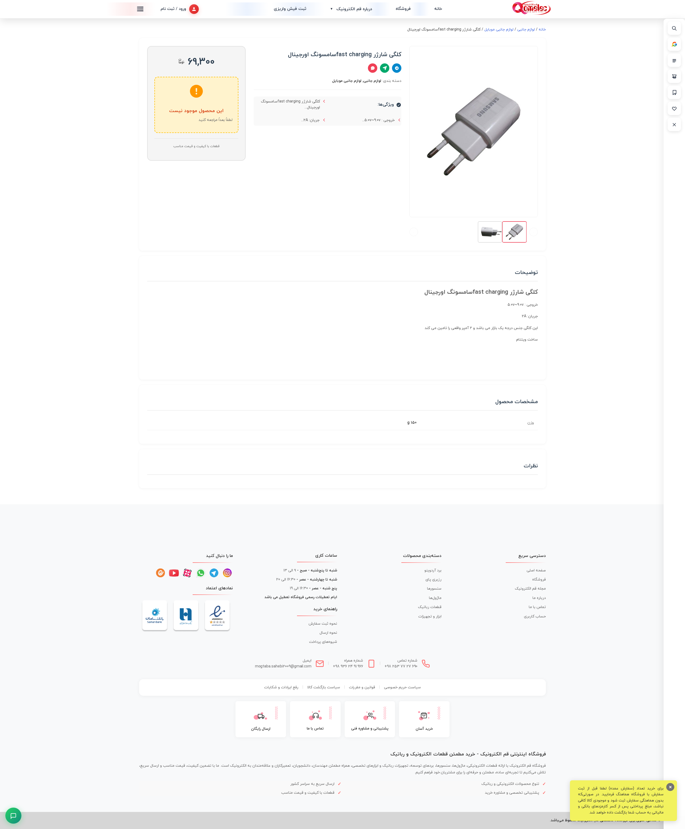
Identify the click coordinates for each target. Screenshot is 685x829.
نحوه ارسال (328, 632)
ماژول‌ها (435, 598)
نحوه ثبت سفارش (323, 623)
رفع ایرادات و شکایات (281, 687)
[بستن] (674, 124)
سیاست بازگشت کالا (323, 687)
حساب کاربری (535, 616)
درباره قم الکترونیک (351, 9)
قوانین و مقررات (362, 687)
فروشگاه (403, 9)
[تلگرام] (214, 573)
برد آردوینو (433, 570)
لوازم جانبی (526, 29)
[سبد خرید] (674, 76)
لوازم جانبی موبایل (498, 29)
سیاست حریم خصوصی (402, 687)
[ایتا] (160, 573)
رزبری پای (433, 579)
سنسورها (434, 588)
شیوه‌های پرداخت (323, 641)
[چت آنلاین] (372, 68)
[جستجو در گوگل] (674, 44)
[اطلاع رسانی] (674, 92)
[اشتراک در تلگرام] (396, 68)
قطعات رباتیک (430, 607)
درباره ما (539, 598)
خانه (438, 9)
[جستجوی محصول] (674, 28)
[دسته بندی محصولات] (674, 60)
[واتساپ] (200, 573)
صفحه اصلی (536, 570)
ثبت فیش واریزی (290, 9)
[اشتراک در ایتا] (384, 68)
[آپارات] (187, 573)
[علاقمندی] (674, 108)
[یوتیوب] (174, 573)
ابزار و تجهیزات (430, 616)
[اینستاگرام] (227, 573)
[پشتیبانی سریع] (13, 815)
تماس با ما (537, 607)
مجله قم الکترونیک (530, 588)
